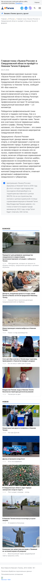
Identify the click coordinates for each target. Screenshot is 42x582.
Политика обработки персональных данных (16, 571)
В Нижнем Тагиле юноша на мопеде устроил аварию (18, 519)
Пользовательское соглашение (12, 574)
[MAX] (30, 8)
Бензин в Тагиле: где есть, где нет (16, 13)
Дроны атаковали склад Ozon (13, 459)
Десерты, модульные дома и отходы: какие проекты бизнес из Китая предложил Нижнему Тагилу (19, 295)
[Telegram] (21, 8)
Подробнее (18, 3)
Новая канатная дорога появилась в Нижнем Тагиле (19, 429)
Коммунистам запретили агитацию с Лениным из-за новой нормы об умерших (19, 550)
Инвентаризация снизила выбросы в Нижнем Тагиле (19, 329)
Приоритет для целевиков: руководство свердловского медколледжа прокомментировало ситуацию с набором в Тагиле (19, 258)
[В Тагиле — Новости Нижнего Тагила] (9, 8)
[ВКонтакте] (26, 8)
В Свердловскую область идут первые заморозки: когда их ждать (16, 489)
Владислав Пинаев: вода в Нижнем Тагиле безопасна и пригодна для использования (18, 391)
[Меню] (39, 8)
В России (11, 19)
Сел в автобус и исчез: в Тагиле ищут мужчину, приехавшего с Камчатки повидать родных (19, 360)
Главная (4, 19)
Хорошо (37, 2)
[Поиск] (35, 8)
